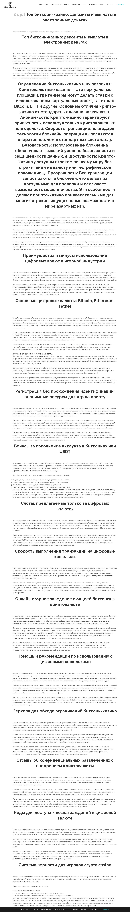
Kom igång (25, 909)
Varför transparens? (42, 909)
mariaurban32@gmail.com (50, 32)
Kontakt (94, 909)
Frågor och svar (79, 909)
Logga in (120, 5)
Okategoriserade (33, 32)
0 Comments (66, 32)
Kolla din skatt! (61, 909)
